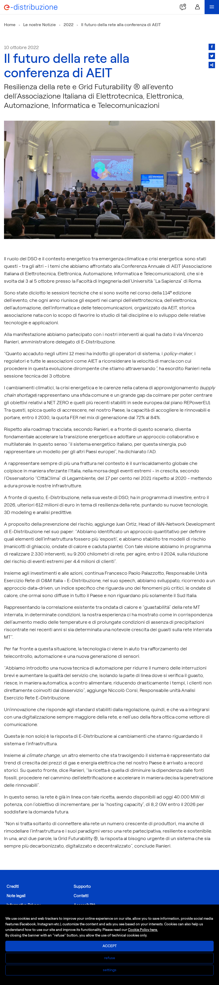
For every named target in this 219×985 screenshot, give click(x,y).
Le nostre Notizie (39, 24)
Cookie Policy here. (143, 930)
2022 (68, 24)
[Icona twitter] (212, 56)
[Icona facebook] (212, 47)
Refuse (109, 958)
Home (9, 24)
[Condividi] (212, 65)
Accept (110, 946)
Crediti (13, 886)
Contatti (81, 895)
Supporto (82, 886)
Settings (109, 970)
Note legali (16, 895)
